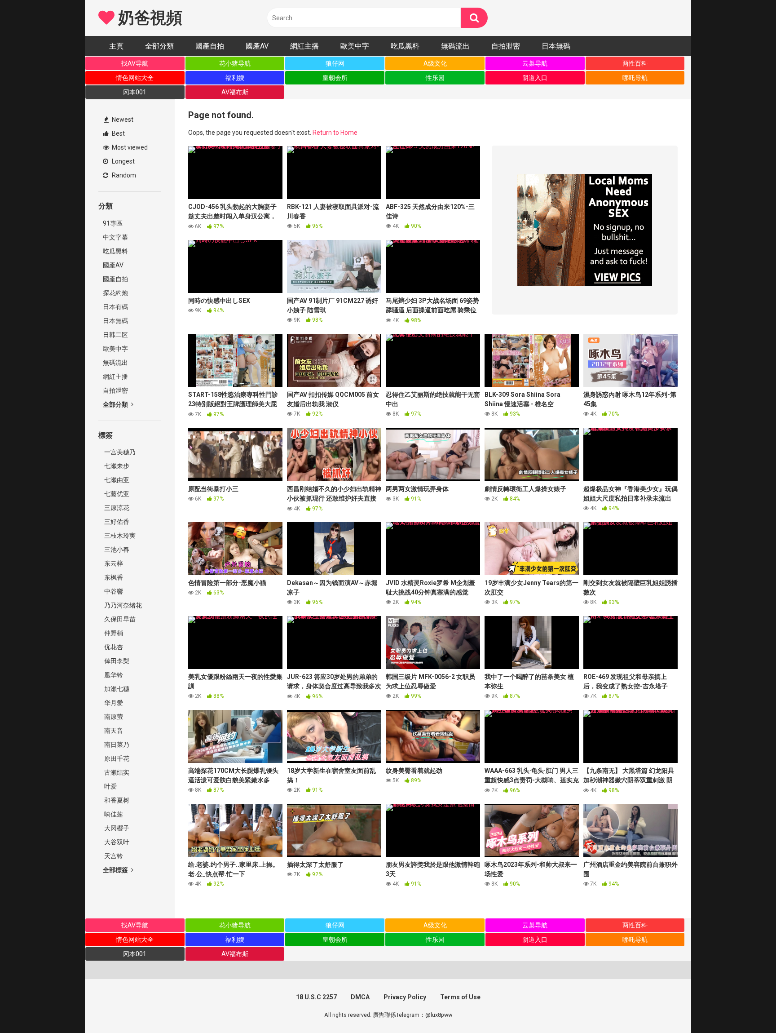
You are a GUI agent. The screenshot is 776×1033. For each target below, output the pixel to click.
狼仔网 (335, 63)
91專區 (113, 223)
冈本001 (134, 92)
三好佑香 (116, 521)
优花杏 (113, 647)
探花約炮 (115, 293)
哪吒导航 (635, 77)
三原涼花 (116, 507)
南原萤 (113, 716)
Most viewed (129, 147)
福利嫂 (234, 77)
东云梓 (113, 563)
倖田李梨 (116, 661)
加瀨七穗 (116, 688)
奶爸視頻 (148, 18)
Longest (122, 161)
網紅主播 (304, 46)
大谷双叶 (116, 842)
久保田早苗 (119, 619)
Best (117, 133)
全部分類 (159, 46)
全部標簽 (116, 869)
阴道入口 (534, 77)
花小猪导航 (235, 63)
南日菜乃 (116, 744)
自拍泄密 (505, 46)
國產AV (257, 46)
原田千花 (116, 758)
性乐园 (435, 77)
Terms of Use (460, 997)
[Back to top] (746, 1006)
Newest (121, 119)
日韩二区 (115, 334)
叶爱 (110, 786)
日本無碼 (556, 46)
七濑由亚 (116, 479)
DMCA (360, 997)
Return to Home (335, 132)
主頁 (116, 46)
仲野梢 (113, 633)
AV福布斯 (234, 92)
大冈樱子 (116, 828)
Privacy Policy (405, 997)
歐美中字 (354, 46)
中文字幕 (115, 237)
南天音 (113, 730)
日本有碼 (115, 306)
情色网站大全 (135, 77)
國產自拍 (209, 46)
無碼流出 (455, 46)
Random (123, 175)
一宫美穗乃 (119, 452)
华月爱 (113, 702)
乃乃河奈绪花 (122, 605)
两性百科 (635, 63)
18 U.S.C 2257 (316, 997)
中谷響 (113, 591)
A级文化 (435, 63)
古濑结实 (116, 772)
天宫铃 (113, 856)
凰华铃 (113, 674)
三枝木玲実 (119, 535)
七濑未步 (116, 466)
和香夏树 (116, 800)
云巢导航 (534, 63)
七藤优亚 (116, 493)
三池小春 (116, 549)
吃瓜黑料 (405, 46)
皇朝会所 (335, 77)
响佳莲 (113, 814)
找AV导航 (134, 63)
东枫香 (113, 577)
